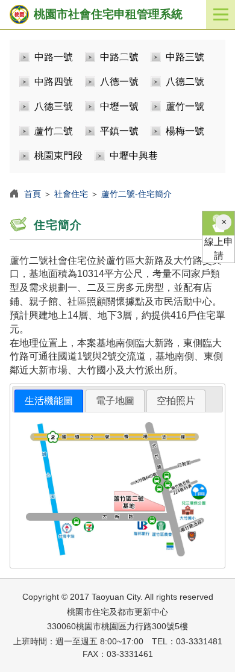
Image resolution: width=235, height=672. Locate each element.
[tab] (48, 401)
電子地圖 (115, 401)
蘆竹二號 (53, 131)
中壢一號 (119, 106)
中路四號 (53, 81)
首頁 (32, 194)
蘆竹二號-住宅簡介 (136, 194)
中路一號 (53, 57)
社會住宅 (71, 194)
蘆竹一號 (185, 106)
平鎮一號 (119, 131)
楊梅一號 (185, 131)
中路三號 (185, 57)
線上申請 (218, 249)
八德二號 (185, 81)
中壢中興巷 (134, 156)
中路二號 (119, 57)
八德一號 (119, 81)
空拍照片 (176, 401)
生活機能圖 (49, 401)
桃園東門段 (58, 156)
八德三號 (53, 106)
